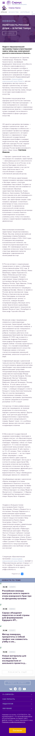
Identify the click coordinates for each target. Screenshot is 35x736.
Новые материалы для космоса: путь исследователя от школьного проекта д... (14, 659)
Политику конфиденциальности (13, 722)
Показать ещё (17, 672)
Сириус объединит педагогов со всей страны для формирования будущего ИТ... (15, 616)
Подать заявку (17, 683)
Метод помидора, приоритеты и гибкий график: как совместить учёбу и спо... (15, 638)
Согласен (17, 730)
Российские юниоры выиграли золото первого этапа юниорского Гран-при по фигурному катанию (17, 595)
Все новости (9, 33)
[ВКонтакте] (22, 574)
